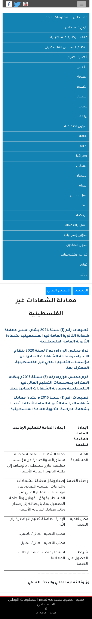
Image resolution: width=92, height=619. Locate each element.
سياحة (82, 107)
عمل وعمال (78, 196)
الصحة (82, 77)
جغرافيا (81, 156)
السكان (81, 166)
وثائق (83, 275)
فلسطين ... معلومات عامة (66, 18)
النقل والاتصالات (74, 225)
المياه (83, 186)
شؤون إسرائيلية (75, 235)
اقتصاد (82, 97)
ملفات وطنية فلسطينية (68, 37)
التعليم (82, 87)
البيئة (83, 206)
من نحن (52, 613)
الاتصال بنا (41, 613)
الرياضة (81, 215)
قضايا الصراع (77, 57)
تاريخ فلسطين (76, 28)
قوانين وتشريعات (74, 255)
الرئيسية (81, 291)
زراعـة (83, 116)
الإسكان (81, 176)
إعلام (83, 146)
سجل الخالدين (76, 245)
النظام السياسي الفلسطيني (66, 47)
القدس (82, 67)
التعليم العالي (58, 291)
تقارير (83, 265)
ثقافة (83, 136)
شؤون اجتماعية (75, 126)
